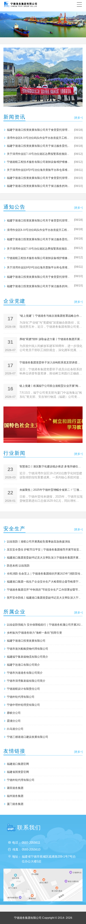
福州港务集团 (15, 795)
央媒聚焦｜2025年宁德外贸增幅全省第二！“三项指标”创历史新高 (51, 489)
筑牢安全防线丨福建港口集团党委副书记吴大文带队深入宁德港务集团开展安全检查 (45, 597)
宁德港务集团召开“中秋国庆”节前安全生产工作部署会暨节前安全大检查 (45, 589)
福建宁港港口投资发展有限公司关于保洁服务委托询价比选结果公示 (39, 145)
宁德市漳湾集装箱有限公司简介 (26, 680)
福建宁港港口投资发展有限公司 (26, 640)
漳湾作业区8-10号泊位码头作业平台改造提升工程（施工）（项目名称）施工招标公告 (39, 137)
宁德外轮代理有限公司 (20, 696)
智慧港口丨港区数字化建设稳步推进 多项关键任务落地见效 (51, 466)
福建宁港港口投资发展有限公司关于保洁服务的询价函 (39, 185)
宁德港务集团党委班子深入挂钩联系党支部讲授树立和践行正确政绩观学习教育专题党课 (51, 362)
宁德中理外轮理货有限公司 (23, 704)
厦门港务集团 (15, 803)
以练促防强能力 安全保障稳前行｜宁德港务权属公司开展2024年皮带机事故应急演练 (45, 624)
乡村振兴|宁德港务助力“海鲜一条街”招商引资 (34, 632)
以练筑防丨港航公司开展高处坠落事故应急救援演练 (38, 541)
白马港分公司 (15, 728)
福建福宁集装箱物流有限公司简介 (27, 656)
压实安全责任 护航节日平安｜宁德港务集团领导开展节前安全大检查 (45, 549)
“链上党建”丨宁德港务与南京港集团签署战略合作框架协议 (51, 315)
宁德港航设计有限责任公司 (23, 688)
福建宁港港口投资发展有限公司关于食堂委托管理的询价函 (39, 177)
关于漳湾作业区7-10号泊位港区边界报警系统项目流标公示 (39, 153)
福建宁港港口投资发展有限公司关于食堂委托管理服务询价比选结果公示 (39, 129)
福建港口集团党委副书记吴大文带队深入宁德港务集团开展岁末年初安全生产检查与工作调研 (45, 557)
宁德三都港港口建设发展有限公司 (27, 736)
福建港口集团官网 (18, 763)
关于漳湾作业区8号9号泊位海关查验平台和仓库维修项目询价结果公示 (39, 169)
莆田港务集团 (15, 787)
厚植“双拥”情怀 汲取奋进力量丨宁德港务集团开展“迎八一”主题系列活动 (51, 339)
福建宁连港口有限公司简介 (23, 664)
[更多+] (78, 117)
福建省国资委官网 (18, 771)
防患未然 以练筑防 (18, 565)
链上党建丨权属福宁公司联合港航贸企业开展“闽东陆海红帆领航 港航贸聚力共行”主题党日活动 (51, 385)
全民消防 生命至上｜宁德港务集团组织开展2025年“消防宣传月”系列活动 (45, 573)
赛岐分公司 (14, 712)
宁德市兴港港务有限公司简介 (25, 672)
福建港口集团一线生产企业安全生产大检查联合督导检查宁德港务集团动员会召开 (45, 581)
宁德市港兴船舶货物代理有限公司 (27, 648)
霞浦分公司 (14, 720)
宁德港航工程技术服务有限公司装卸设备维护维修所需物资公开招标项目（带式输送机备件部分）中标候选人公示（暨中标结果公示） (39, 161)
